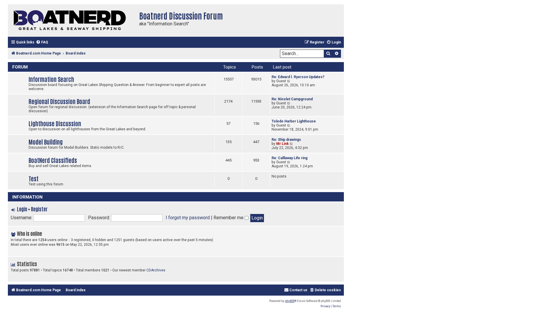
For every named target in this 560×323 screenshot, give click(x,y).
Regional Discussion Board (59, 101)
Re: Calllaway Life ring (289, 158)
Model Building (46, 141)
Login (22, 209)
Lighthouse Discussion (55, 123)
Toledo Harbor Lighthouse (294, 121)
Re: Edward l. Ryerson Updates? (298, 77)
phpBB (289, 301)
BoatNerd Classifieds (53, 160)
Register (39, 209)
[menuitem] (42, 42)
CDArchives (155, 270)
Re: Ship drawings (286, 140)
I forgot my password (188, 217)
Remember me (229, 217)
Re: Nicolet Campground (292, 99)
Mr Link (282, 144)
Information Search (51, 79)
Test (33, 178)
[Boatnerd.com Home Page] (72, 20)
